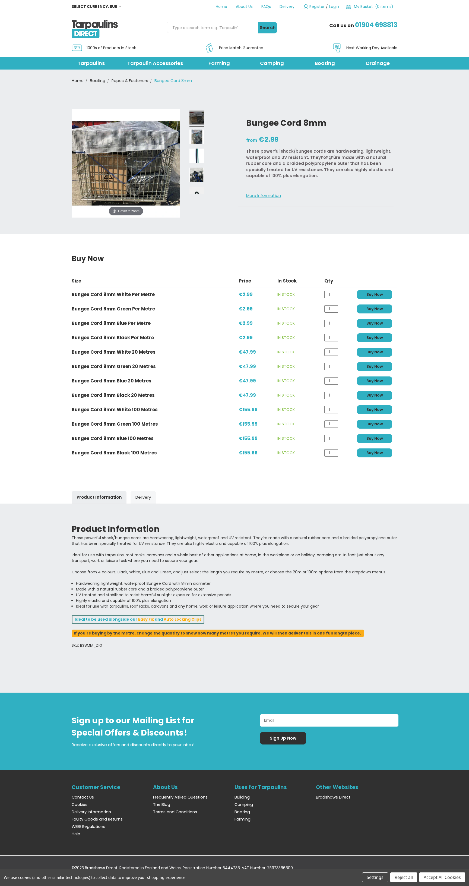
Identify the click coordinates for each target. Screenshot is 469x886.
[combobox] (212, 27)
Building (242, 797)
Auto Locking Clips (182, 619)
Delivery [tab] (143, 497)
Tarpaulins (91, 63)
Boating (325, 63)
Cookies (79, 804)
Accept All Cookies (442, 877)
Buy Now (374, 294)
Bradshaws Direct (333, 797)
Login (334, 6)
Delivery (287, 6)
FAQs (266, 6)
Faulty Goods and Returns (97, 819)
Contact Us (83, 797)
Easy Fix (146, 619)
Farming (219, 63)
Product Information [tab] (99, 497)
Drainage (378, 63)
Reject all (404, 877)
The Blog (161, 804)
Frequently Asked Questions (180, 797)
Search (267, 27)
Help (76, 834)
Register (317, 6)
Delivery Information (91, 812)
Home (221, 6)
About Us (244, 6)
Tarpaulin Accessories (155, 63)
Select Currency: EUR (95, 6)
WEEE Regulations (88, 826)
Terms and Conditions (175, 812)
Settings (375, 877)
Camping (272, 63)
